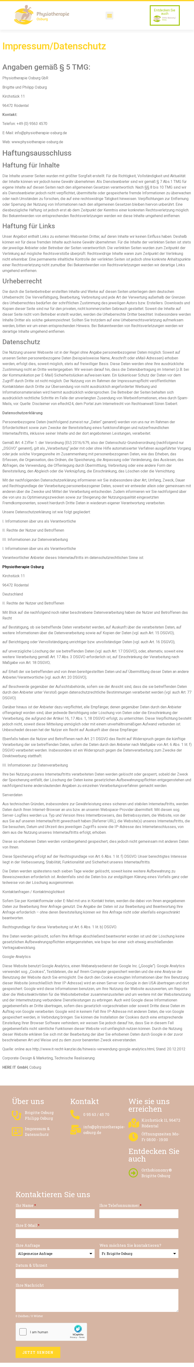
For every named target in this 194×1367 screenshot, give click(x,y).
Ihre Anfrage (28, 1245)
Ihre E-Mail (28, 1225)
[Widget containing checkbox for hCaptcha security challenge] (51, 1332)
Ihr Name (26, 1205)
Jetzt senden (38, 1352)
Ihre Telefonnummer (120, 1205)
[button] (109, 15)
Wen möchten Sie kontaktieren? (130, 1245)
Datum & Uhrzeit (31, 1265)
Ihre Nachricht (30, 1285)
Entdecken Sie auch (164, 11)
